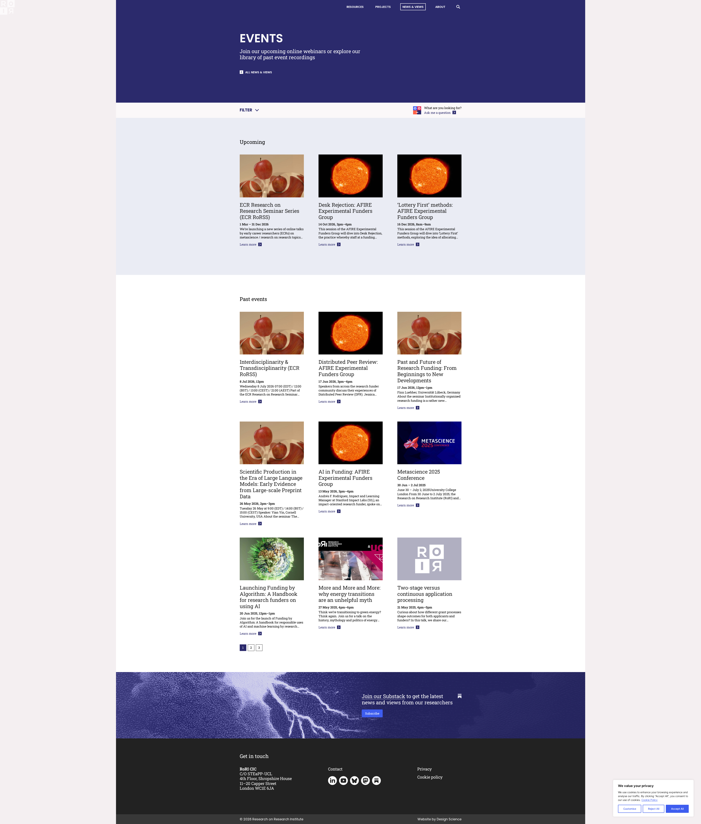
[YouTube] (343, 780)
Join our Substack (383, 696)
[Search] (458, 6)
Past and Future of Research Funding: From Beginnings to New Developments (427, 371)
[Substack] (376, 780)
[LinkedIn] (332, 780)
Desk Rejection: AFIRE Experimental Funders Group (345, 210)
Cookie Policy (649, 799)
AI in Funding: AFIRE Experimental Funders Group (345, 477)
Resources (355, 7)
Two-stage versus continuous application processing (424, 593)
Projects (383, 7)
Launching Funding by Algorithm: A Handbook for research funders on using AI (268, 597)
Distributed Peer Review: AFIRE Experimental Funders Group (348, 368)
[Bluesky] (354, 780)
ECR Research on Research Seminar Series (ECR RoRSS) (269, 210)
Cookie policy (430, 777)
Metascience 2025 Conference (418, 474)
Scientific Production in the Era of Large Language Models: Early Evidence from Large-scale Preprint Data (271, 484)
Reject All (653, 808)
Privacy (424, 769)
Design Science (449, 819)
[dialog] (653, 798)
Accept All (677, 808)
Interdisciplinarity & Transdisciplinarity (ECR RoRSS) (269, 368)
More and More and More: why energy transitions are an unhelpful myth (349, 593)
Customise (629, 808)
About (440, 7)
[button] (249, 110)
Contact (335, 769)
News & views (413, 7)
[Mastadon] (365, 780)
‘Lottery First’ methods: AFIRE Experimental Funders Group (425, 210)
